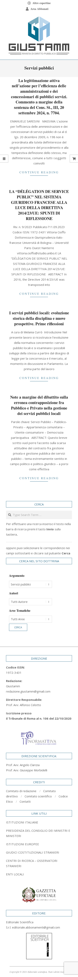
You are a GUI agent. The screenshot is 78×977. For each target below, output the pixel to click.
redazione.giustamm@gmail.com (28, 691)
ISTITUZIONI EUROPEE (22, 844)
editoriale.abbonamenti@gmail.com (36, 927)
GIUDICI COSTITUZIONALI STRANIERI (32, 852)
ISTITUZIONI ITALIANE (22, 822)
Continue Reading (39, 172)
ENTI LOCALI (15, 874)
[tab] (39, 833)
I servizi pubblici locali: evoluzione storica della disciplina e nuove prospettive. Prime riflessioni (39, 318)
